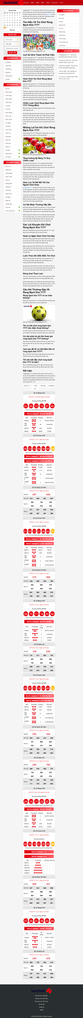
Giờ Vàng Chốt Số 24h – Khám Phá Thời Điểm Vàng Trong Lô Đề (68, 61)
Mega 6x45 (62, 25)
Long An (8, 106)
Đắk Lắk (8, 200)
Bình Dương (9, 112)
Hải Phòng (8, 69)
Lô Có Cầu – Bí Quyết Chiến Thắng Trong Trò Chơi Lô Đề (68, 78)
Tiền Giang (9, 95)
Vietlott (48, 2)
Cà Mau (8, 150)
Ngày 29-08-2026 (44, 439)
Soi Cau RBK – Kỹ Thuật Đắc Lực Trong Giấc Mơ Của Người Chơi (67, 72)
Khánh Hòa (9, 194)
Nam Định (8, 65)
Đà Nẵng (8, 197)
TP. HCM (8, 157)
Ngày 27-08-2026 (44, 522)
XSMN (37, 2)
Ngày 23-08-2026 (45, 792)
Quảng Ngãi (9, 173)
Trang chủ (26, 2)
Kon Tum (8, 166)
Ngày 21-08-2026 (44, 911)
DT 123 (61, 28)
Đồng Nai (8, 136)
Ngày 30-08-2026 (45, 397)
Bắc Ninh (8, 72)
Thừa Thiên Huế (10, 211)
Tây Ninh (8, 126)
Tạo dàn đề (54, 2)
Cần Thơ (8, 133)
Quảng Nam (9, 204)
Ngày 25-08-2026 (44, 679)
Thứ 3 (37, 679)
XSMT (42, 2)
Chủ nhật (37, 397)
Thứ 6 (37, 911)
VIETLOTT (31, 397)
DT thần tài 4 (62, 38)
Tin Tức (61, 2)
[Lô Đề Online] (13, 2)
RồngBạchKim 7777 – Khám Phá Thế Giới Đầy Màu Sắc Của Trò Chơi (67, 56)
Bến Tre (8, 147)
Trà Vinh (8, 109)
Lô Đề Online (38, 1016)
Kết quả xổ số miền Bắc (41, 995)
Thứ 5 (37, 522)
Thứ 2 (37, 761)
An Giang (8, 123)
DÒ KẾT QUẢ (12, 52)
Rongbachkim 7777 (28, 187)
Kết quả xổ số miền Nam (41, 998)
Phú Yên (8, 207)
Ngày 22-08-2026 (44, 835)
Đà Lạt (7, 88)
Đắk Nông (8, 170)
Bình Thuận (9, 119)
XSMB (32, 2)
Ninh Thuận (9, 176)
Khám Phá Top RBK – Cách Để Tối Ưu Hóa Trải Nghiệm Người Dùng (67, 67)
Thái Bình (8, 62)
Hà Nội (7, 79)
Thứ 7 (37, 439)
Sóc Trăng (8, 129)
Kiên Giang (9, 92)
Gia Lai (8, 180)
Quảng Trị (8, 187)
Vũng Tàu (8, 143)
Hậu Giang (9, 102)
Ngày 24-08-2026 (44, 761)
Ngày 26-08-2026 (44, 604)
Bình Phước (9, 99)
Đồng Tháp (9, 153)
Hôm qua (43, 386)
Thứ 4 (37, 604)
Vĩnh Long (8, 116)
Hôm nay (35, 387)
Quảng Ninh (9, 76)
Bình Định (8, 190)
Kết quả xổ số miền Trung (41, 1001)
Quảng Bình (9, 183)
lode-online (49, 14)
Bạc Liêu (8, 140)
